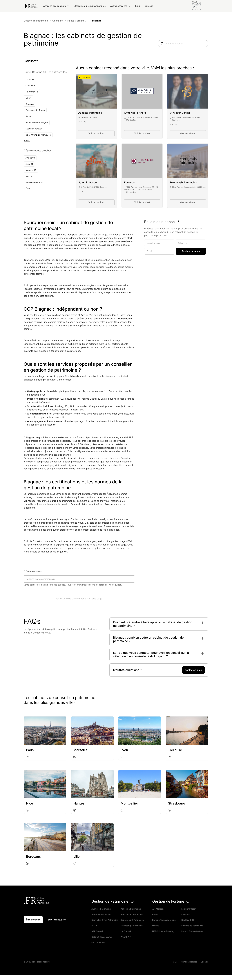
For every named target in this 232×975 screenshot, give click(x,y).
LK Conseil (126, 931)
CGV (175, 961)
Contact (148, 6)
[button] (56, 6)
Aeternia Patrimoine (101, 914)
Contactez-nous (193, 670)
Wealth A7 (126, 937)
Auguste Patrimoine (101, 908)
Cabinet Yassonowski (102, 937)
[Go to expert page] (96, 91)
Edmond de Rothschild (192, 925)
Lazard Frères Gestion (192, 931)
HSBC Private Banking (163, 931)
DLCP (94, 925)
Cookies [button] (204, 961)
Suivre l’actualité (57, 919)
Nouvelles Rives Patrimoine (104, 920)
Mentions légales (189, 961)
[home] (30, 6)
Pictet (155, 914)
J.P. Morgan (158, 908)
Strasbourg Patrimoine (132, 925)
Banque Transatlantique (164, 920)
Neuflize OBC (187, 920)
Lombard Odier (188, 908)
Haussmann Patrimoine (132, 914)
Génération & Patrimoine (132, 920)
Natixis (155, 925)
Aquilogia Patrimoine (131, 908)
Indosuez (185, 914)
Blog (137, 6)
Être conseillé (33, 919)
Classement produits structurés (90, 6)
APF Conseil (97, 931)
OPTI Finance (98, 942)
